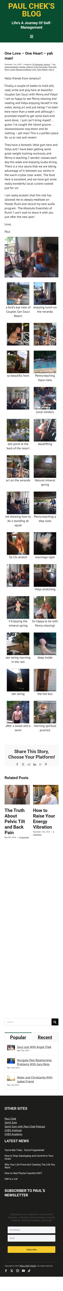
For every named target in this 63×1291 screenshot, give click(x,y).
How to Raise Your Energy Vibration (44, 819)
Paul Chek (52, 67)
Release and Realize (23, 69)
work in (51, 69)
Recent (45, 1037)
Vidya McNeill (42, 69)
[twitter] (11, 1270)
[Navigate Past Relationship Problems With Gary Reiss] (11, 1060)
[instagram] (17, 1270)
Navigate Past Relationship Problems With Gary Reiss (34, 1062)
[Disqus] (31, 882)
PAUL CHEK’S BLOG (28, 1266)
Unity (34, 69)
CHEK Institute (13, 1130)
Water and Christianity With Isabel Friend (34, 1079)
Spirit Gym (11, 1122)
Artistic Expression (12, 67)
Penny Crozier (10, 69)
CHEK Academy (13, 1134)
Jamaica (22, 67)
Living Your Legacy (41, 67)
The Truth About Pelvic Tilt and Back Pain (15, 821)
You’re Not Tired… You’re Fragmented (24, 1150)
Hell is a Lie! (11, 1178)
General (47, 64)
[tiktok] (29, 1270)
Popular (18, 1037)
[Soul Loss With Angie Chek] (11, 1047)
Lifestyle (29, 67)
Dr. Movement (37, 64)
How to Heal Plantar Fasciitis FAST (23, 1173)
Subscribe (31, 1249)
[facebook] (6, 1270)
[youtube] (23, 1270)
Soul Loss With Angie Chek (34, 1047)
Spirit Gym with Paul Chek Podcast (25, 1126)
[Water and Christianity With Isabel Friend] (11, 1078)
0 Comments (24, 837)
